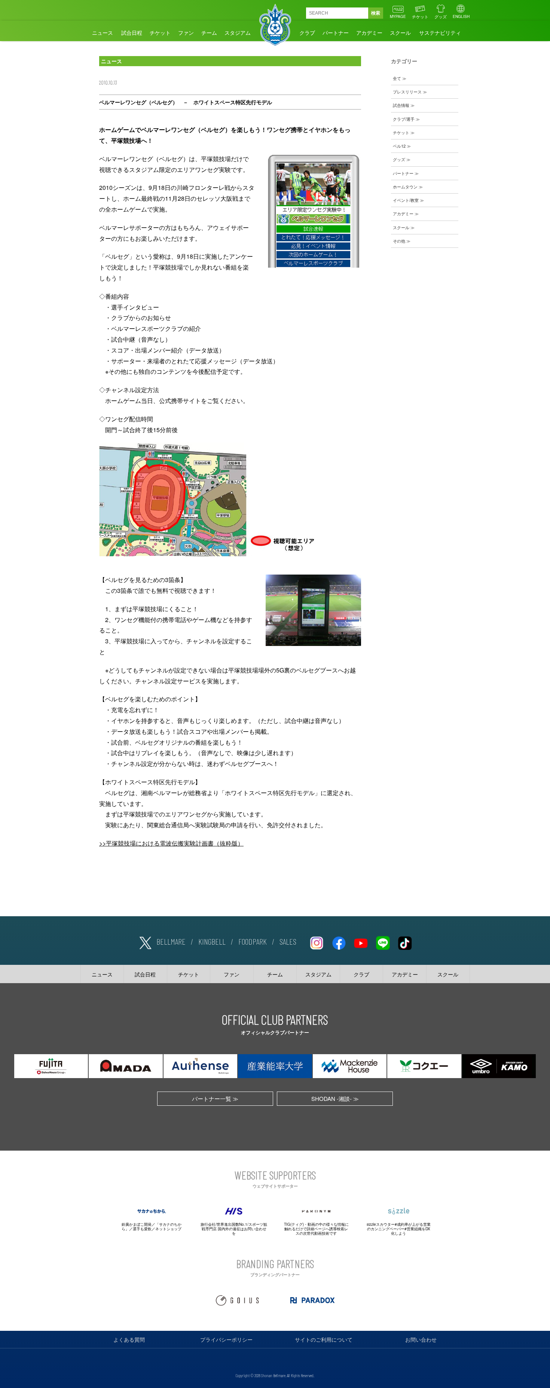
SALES (287, 941)
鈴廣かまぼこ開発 (137, 1224)
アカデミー (369, 32)
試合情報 (401, 105)
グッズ (440, 16)
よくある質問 (129, 1339)
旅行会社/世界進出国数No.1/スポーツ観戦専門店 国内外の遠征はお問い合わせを (234, 1229)
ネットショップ (168, 1228)
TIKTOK (405, 941)
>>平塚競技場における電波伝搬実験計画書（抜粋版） (171, 843)
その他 (399, 241)
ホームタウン (405, 187)
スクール (400, 32)
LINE (382, 941)
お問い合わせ (421, 1339)
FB (338, 941)
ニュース (102, 32)
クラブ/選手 (404, 119)
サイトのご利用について (323, 1339)
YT (360, 941)
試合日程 (131, 32)
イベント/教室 (406, 200)
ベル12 (399, 146)
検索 (375, 13)
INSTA (316, 941)
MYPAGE (398, 16)
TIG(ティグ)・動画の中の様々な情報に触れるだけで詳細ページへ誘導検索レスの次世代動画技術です (316, 1229)
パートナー (336, 32)
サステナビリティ (440, 32)
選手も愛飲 (142, 1228)
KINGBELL (212, 941)
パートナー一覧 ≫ (215, 1098)
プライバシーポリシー (226, 1339)
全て (397, 78)
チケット (420, 16)
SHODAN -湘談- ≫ (335, 1098)
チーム (209, 32)
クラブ (307, 32)
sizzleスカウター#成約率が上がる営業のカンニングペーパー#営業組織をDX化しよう (399, 1229)
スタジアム (237, 32)
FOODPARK (252, 941)
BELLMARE (171, 941)
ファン (186, 32)
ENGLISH (461, 16)
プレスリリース (407, 92)
